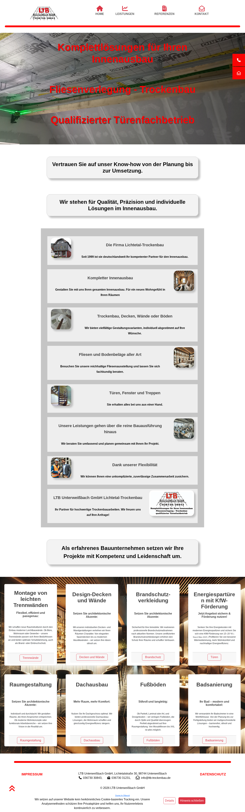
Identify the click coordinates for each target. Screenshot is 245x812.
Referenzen (164, 13)
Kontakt (202, 13)
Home (99, 13)
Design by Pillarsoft (122, 795)
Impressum (32, 774)
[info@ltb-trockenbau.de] (238, 73)
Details (169, 800)
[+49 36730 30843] (238, 60)
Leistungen (125, 13)
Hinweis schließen (192, 800)
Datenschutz (213, 774)
